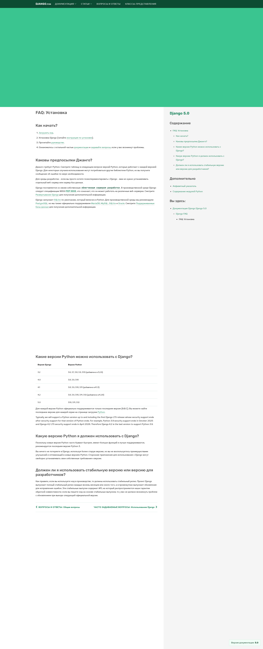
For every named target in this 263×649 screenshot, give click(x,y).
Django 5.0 (179, 113)
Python (101, 412)
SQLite (57, 199)
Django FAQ (181, 213)
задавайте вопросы (101, 147)
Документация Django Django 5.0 (190, 208)
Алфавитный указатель (184, 186)
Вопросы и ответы (109, 3)
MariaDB (95, 203)
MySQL (104, 203)
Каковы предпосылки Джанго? (191, 141)
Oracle (121, 203)
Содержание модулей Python (188, 191)
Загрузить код (46, 132)
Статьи (85, 3)
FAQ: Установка (180, 130)
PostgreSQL (42, 203)
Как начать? (182, 136)
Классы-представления (140, 3)
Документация (65, 3)
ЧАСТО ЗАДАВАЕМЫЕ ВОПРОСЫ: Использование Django (124, 507)
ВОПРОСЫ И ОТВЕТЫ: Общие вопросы (59, 507)
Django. (43, 4)
